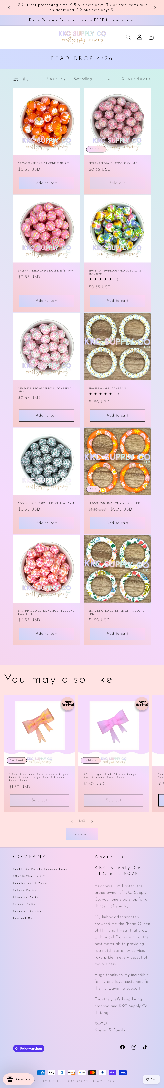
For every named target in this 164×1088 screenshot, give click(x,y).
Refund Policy (25, 890)
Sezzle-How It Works (30, 883)
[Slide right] (92, 821)
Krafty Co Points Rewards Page (40, 869)
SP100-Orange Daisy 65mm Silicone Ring (115, 503)
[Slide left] (71, 821)
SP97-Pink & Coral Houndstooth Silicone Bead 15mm (46, 612)
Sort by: (58, 79)
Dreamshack (102, 1081)
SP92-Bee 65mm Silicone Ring (107, 389)
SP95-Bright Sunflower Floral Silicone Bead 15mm (115, 272)
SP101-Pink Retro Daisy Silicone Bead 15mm (45, 271)
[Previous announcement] (8, 7)
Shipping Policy (26, 897)
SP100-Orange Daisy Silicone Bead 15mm (44, 163)
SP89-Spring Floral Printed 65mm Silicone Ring (116, 612)
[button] (11, 37)
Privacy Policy (25, 904)
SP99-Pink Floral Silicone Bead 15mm (113, 163)
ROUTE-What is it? (29, 876)
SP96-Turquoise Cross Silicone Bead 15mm (46, 503)
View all (82, 834)
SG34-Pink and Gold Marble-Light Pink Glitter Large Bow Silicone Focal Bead (39, 777)
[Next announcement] (155, 7)
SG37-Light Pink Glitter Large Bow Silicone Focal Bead (110, 776)
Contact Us (22, 918)
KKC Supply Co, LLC (44, 1081)
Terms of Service (27, 911)
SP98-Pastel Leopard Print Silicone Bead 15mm (44, 390)
